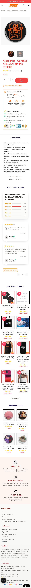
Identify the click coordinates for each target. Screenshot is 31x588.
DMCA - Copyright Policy (8, 519)
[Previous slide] (4, 31)
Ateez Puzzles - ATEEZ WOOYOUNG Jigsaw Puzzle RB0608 (23, 332)
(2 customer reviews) (16, 71)
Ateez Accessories (12, 10)
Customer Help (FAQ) (8, 539)
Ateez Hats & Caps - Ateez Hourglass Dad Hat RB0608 (23, 307)
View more (15, 398)
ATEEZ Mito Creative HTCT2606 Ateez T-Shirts (8, 307)
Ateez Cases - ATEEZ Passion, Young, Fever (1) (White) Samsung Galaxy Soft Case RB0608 (23, 359)
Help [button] (28, 585)
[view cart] (29, 5)
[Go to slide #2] (20, 54)
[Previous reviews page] (18, 274)
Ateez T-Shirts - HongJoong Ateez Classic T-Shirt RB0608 (23, 386)
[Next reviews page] (26, 274)
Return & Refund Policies (9, 534)
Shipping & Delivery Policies (9, 529)
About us (4, 512)
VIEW (7, 302)
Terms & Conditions (7, 514)
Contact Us (5, 536)
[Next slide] (27, 31)
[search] (24, 5)
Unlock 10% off (3, 580)
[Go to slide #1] (11, 54)
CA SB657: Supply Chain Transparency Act (13, 521)
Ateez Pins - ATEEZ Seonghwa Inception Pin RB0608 (22, 424)
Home (3, 10)
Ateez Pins (23, 10)
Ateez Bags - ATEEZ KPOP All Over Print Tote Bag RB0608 (7, 332)
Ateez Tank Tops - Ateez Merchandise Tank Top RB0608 (7, 357)
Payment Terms (6, 532)
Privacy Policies (6, 516)
